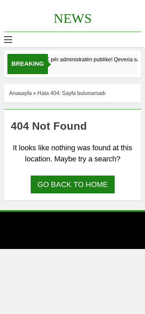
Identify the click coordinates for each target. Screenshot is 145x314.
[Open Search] (139, 39)
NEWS (73, 18)
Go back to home (72, 184)
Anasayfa (20, 93)
